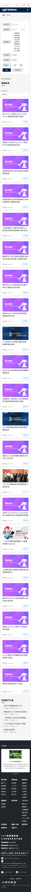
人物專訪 (24, 791)
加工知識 (17, 40)
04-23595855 (23, 872)
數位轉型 (4, 122)
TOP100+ (17, 46)
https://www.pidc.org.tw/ (12, 858)
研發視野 (14, 783)
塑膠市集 (4, 828)
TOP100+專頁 (25, 818)
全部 (15, 65)
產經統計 (17, 42)
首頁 (4, 15)
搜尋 (7, 70)
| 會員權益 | (12, 878)
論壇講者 (24, 807)
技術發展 (17, 37)
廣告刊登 (3, 791)
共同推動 (24, 821)
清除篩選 (17, 70)
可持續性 (24, 797)
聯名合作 (3, 794)
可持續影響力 (25, 809)
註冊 (28, 5)
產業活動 (14, 788)
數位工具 (17, 48)
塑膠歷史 (3, 804)
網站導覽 (3, 786)
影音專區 (24, 815)
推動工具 (24, 804)
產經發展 (17, 35)
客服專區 (3, 788)
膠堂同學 (25, 824)
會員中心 (14, 828)
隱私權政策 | (18, 878)
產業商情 (17, 33)
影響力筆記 (25, 812)
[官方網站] (3, 882)
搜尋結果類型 (4, 90)
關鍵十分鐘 (15, 824)
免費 (21, 65)
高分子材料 (6, 714)
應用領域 (17, 44)
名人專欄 (17, 51)
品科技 (4, 887)
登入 (24, 5)
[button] (13, 774)
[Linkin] (15, 882)
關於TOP (3, 783)
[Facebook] (6, 882)
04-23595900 (12, 842)
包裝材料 (6, 732)
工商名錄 (14, 791)
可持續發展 (6, 708)
